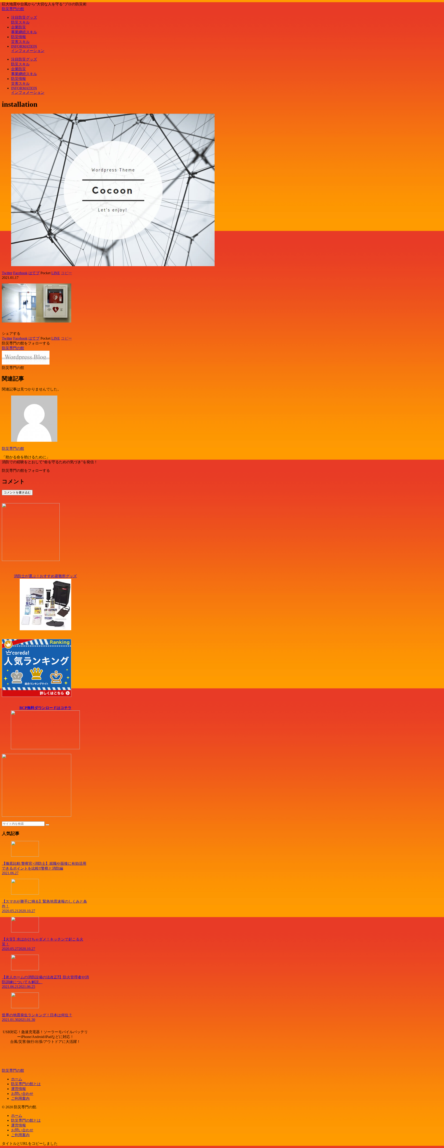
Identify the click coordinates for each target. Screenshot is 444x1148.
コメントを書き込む (17, 492)
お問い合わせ (22, 1094)
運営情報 (18, 1089)
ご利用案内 (20, 1098)
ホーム (16, 1079)
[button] (47, 824)
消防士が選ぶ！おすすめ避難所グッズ (45, 576)
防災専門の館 (13, 449)
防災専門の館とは (26, 1084)
